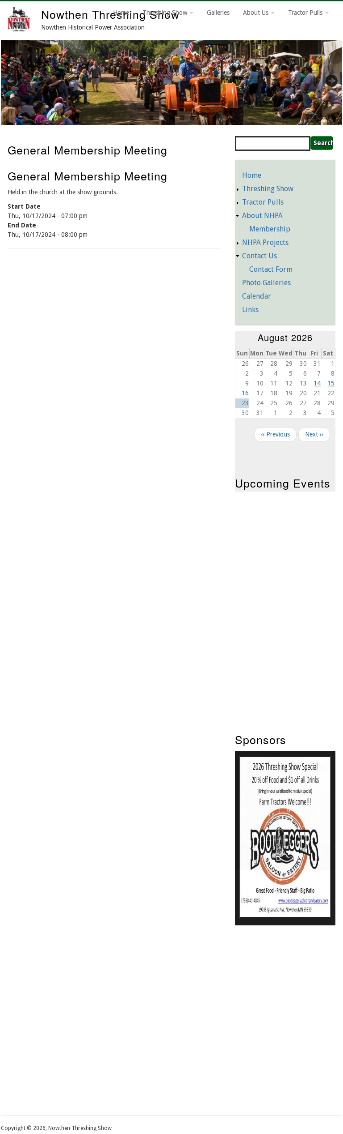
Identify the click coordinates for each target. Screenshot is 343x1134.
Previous (16, 80)
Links (250, 309)
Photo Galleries (266, 282)
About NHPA (262, 215)
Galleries (218, 12)
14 (317, 383)
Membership (269, 229)
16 (245, 393)
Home (121, 12)
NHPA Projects (265, 242)
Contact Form (271, 269)
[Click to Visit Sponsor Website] (285, 916)
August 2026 (285, 337)
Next (326, 80)
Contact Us (259, 256)
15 (331, 383)
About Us (256, 12)
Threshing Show (165, 12)
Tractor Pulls (306, 12)
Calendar (256, 296)
